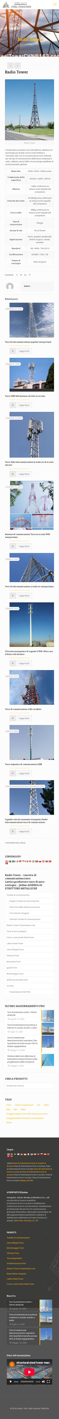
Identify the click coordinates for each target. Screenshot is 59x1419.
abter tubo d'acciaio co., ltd (26, 1220)
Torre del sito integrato (19, 913)
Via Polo (10, 986)
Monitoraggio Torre (15, 974)
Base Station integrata (16, 1274)
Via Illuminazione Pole (16, 1263)
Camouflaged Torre (15, 949)
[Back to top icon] (29, 1401)
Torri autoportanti (14, 1258)
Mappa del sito (26, 1180)
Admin (27, 286)
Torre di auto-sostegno (17, 931)
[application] (29, 1372)
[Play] (10, 1381)
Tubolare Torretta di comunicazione (25, 919)
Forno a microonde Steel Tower (20, 937)
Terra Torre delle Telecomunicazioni (25, 907)
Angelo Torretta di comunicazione (24, 901)
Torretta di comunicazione (18, 895)
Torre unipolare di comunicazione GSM (23, 764)
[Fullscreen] (48, 1381)
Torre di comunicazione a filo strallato (23, 709)
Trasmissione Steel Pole (20, 992)
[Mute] (43, 1381)
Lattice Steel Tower (15, 943)
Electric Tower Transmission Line (21, 925)
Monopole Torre (14, 961)
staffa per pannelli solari (17, 980)
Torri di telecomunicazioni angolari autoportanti (28, 342)
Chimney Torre (13, 955)
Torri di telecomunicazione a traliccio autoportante (29, 586)
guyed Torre (12, 968)
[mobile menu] (54, 4)
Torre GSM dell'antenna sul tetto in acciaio (25, 396)
